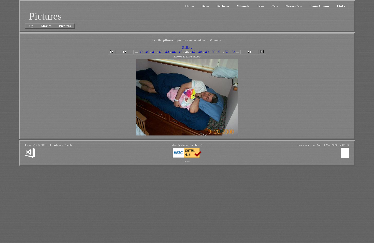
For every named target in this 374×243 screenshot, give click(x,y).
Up (31, 26)
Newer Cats (293, 6)
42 (160, 52)
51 (220, 52)
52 (226, 52)
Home (189, 6)
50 (213, 52)
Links (341, 6)
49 (207, 52)
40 (147, 52)
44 (174, 52)
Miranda (243, 6)
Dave (205, 6)
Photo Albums (319, 6)
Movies (46, 26)
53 (233, 52)
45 (180, 52)
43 (167, 52)
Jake (260, 6)
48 (200, 52)
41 (154, 52)
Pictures (65, 26)
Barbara (223, 6)
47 (193, 52)
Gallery (187, 48)
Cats (274, 6)
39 (140, 52)
